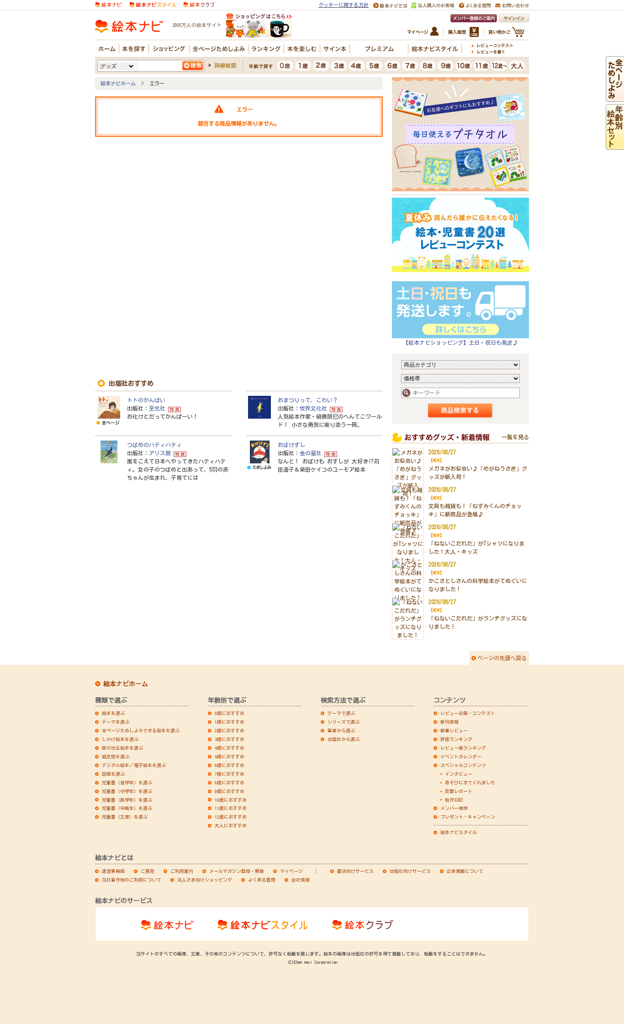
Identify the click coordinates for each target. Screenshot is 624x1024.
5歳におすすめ (229, 756)
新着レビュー (454, 730)
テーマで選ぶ (341, 713)
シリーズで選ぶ (344, 721)
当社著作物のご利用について (131, 879)
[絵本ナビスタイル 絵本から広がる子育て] (152, 4)
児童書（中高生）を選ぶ (127, 808)
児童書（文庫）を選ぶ (125, 816)
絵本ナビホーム (118, 83)
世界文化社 (313, 408)
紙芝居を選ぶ (115, 756)
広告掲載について (465, 871)
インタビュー (458, 774)
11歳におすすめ (231, 808)
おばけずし (291, 444)
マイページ (291, 871)
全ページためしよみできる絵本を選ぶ (141, 730)
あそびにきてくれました (470, 782)
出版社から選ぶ (344, 739)
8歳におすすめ (229, 782)
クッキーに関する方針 (343, 4)
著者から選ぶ (341, 730)
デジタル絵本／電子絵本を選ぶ (134, 765)
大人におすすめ (231, 825)
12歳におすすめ (231, 816)
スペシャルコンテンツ (463, 765)
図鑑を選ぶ (113, 774)
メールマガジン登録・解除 (236, 871)
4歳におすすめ (229, 748)
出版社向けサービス (410, 871)
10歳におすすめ (231, 800)
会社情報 (300, 879)
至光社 (157, 408)
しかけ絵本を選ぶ (120, 739)
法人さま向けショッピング (204, 879)
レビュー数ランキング (463, 748)
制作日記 (454, 800)
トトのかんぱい (146, 400)
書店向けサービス (355, 871)
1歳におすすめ (229, 721)
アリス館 (160, 453)
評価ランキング (456, 739)
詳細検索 (225, 65)
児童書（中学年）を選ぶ (127, 791)
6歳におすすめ (229, 765)
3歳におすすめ (229, 739)
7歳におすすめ (229, 774)
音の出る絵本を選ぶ (122, 748)
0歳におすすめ (229, 713)
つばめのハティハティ (154, 444)
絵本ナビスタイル (458, 832)
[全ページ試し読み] (615, 97)
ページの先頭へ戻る (502, 658)
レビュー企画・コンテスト (467, 713)
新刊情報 (449, 721)
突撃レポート (458, 791)
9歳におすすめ (229, 791)
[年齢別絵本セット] (615, 145)
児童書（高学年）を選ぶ (127, 800)
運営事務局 (113, 871)
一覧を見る (515, 437)
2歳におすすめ (229, 730)
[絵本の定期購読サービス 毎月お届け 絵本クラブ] (199, 4)
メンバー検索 (454, 808)
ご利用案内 (181, 871)
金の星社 (311, 453)
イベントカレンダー (460, 756)
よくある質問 (261, 879)
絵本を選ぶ (113, 713)
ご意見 (147, 871)
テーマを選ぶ (115, 721)
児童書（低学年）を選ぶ (127, 782)
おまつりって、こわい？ (308, 400)
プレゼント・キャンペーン (467, 816)
